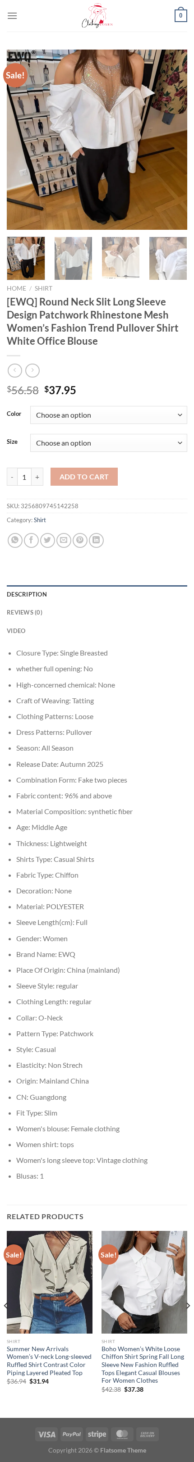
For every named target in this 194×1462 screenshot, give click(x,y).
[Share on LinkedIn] (96, 540)
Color (14, 414)
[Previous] (22, 140)
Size (12, 442)
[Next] (172, 140)
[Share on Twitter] (47, 540)
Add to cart (84, 477)
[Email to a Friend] (63, 540)
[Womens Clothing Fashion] (97, 16)
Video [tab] (16, 630)
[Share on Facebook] (31, 540)
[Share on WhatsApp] (15, 540)
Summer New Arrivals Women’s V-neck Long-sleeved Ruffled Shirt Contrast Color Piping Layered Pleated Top (49, 1360)
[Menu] (12, 16)
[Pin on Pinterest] (80, 540)
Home (16, 288)
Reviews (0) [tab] (24, 612)
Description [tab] (27, 594)
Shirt (43, 288)
